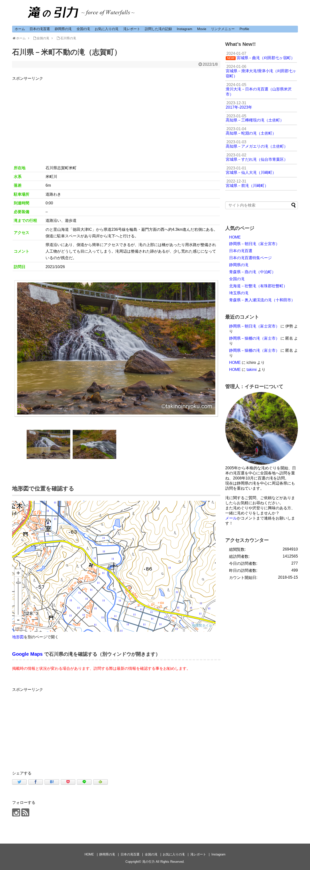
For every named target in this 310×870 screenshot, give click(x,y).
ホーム (20, 29)
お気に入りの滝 (106, 29)
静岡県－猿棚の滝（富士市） (254, 338)
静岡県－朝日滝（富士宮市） (254, 244)
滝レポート (131, 29)
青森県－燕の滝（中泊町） (252, 272)
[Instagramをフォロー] (16, 812)
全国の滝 (83, 29)
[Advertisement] (116, 116)
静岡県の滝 (63, 29)
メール (231, 518)
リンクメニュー (223, 29)
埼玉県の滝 (238, 293)
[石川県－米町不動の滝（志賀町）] (52, 782)
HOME (235, 237)
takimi (252, 369)
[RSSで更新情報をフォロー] (25, 812)
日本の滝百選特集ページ (250, 258)
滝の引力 (148, 861)
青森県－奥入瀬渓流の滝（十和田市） (262, 300)
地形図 (18, 637)
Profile (244, 29)
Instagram (184, 29)
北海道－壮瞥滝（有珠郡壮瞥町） (258, 286)
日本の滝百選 (40, 29)
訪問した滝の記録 (158, 29)
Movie (201, 29)
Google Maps (27, 654)
